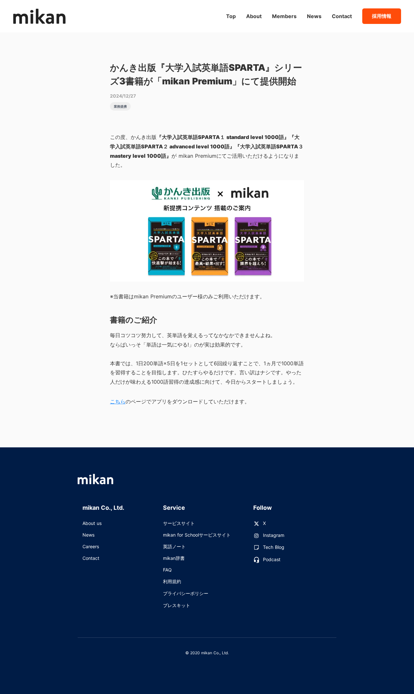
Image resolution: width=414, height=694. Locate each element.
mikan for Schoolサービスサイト (197, 535)
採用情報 (381, 16)
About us (92, 523)
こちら (117, 401)
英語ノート (174, 546)
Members (284, 16)
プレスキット (176, 605)
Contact (90, 558)
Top (231, 16)
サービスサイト (179, 523)
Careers (90, 546)
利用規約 (172, 581)
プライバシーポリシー (185, 593)
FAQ (167, 569)
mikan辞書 (174, 558)
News (88, 535)
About (254, 16)
